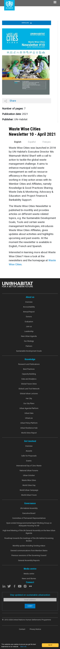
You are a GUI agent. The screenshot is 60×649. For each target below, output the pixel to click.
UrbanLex (29, 418)
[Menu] (55, 2)
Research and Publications (29, 364)
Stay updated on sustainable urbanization (30, 595)
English (17, 142)
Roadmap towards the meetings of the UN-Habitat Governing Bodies (28, 539)
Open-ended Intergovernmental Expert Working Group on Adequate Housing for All (29, 524)
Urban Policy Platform (29, 423)
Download (25, 23)
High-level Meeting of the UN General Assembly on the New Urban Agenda (29, 531)
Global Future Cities (29, 384)
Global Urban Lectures (29, 393)
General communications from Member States (28, 550)
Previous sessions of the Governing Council (28, 555)
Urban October (29, 475)
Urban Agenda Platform (29, 408)
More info (23, 646)
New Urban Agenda (29, 336)
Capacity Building (29, 374)
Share (12, 100)
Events (29, 461)
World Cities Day (28, 485)
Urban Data (29, 413)
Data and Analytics (28, 379)
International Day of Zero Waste (28, 466)
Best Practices (29, 369)
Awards (29, 451)
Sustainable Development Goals (29, 351)
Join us (29, 326)
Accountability (29, 307)
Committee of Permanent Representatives (29, 518)
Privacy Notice (35, 629)
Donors (29, 317)
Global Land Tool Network (29, 389)
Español (32, 142)
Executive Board (28, 513)
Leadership (28, 331)
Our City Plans (28, 403)
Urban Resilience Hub (29, 428)
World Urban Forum (29, 495)
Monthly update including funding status (29, 546)
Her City (29, 398)
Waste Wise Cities (29, 480)
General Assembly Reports (29, 560)
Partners (29, 346)
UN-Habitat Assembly (29, 508)
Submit (30, 606)
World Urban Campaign (29, 490)
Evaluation (29, 322)
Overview (29, 302)
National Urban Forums (29, 470)
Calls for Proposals (29, 456)
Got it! (50, 645)
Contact (22, 629)
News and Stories (29, 578)
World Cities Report (29, 433)
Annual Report (29, 312)
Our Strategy (29, 341)
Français (46, 142)
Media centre (29, 574)
